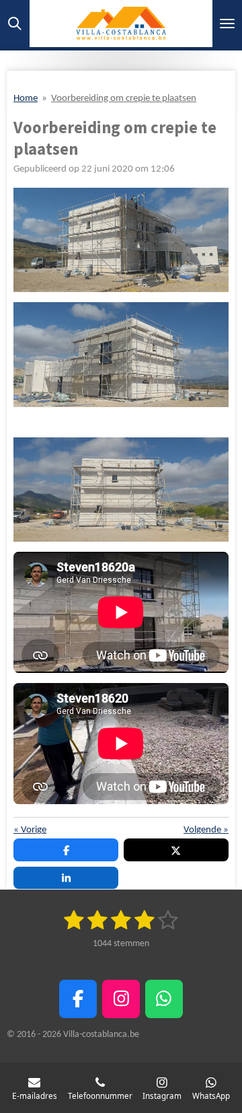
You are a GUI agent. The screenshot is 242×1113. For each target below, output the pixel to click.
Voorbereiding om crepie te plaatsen (123, 99)
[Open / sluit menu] (227, 23)
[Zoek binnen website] (15, 23)
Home (25, 99)
